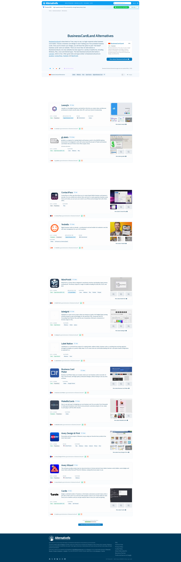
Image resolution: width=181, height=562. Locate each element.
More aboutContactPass (120, 211)
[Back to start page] (52, 3)
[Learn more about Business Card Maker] (54, 373)
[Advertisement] (90, 22)
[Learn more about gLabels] (54, 141)
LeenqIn (51, 54)
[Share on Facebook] (50, 68)
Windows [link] (79, 74)
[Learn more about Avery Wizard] (54, 469)
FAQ (116, 542)
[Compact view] (124, 75)
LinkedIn (65, 551)
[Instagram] (62, 559)
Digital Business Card (68, 118)
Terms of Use (119, 544)
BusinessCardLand (54, 41)
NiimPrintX (74, 56)
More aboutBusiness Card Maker (120, 388)
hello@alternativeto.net (78, 549)
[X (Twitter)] (52, 559)
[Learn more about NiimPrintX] (54, 283)
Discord (88, 549)
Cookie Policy (119, 549)
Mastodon (108, 549)
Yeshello (65, 56)
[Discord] (49, 559)
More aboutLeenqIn (120, 124)
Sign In (134, 3)
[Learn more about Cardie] (54, 494)
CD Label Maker (71, 292)
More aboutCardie (120, 510)
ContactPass (58, 56)
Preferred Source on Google (123, 555)
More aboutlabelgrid (120, 330)
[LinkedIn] (65, 559)
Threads (55, 551)
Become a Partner (120, 553)
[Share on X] (53, 68)
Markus (63, 544)
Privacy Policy (119, 547)
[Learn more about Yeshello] (54, 228)
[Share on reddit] (56, 68)
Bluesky (50, 551)
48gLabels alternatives (65, 146)
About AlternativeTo (121, 551)
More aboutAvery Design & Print (120, 452)
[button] (71, 105)
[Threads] (60, 559)
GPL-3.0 (62, 150)
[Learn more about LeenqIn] (54, 109)
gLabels (51, 56)
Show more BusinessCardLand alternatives (90, 524)
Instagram (59, 551)
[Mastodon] (54, 559)
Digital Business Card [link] (97, 74)
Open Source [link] (88, 74)
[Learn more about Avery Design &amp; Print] (54, 437)
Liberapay (98, 551)
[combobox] (122, 3)
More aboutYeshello (120, 243)
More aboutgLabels (120, 156)
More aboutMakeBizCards (120, 420)
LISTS (91, 3)
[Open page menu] (137, 3)
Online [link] (73, 74)
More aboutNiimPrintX (120, 298)
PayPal (103, 551)
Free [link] (83, 74)
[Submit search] (114, 3)
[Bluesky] (57, 559)
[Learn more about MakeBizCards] (54, 405)
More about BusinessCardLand (118, 59)
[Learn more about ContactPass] (54, 196)
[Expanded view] (122, 75)
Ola (58, 544)
